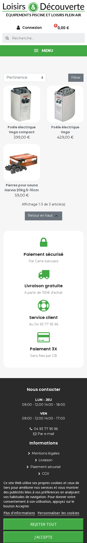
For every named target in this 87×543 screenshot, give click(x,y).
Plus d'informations (19, 512)
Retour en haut (43, 216)
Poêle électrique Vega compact (22, 129)
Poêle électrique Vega (65, 129)
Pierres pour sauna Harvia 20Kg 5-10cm (22, 187)
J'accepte (43, 537)
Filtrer (76, 77)
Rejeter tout (43, 524)
